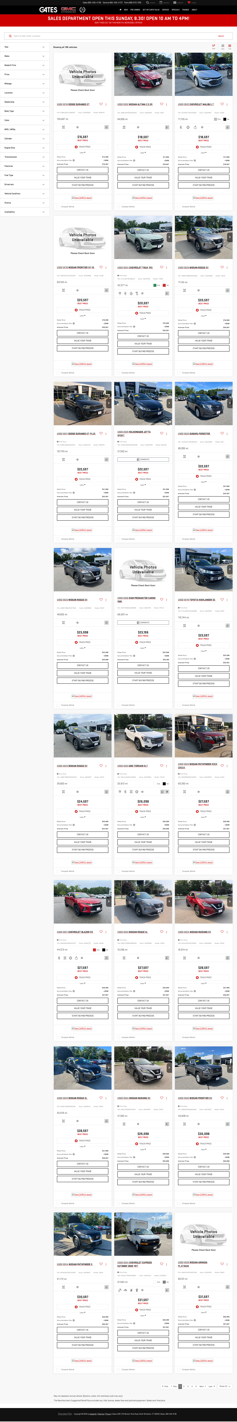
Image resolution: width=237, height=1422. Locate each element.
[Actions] (106, 104)
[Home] (120, 9)
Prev (174, 1386)
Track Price (85, 147)
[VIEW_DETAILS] (83, 74)
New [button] (126, 10)
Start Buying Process (83, 185)
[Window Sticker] (167, 792)
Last (211, 1386)
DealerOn (93, 1414)
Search (221, 36)
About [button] (194, 10)
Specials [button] (176, 10)
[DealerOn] (65, 1414)
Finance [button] (185, 10)
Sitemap (101, 1414)
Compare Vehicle (67, 207)
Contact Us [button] (82, 170)
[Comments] (106, 127)
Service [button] (165, 10)
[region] (82, 161)
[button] (169, 74)
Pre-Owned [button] (135, 10)
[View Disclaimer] (77, 127)
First (165, 1386)
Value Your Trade (82, 177)
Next (202, 1386)
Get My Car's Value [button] (151, 10)
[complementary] (229, 1414)
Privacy (108, 1414)
